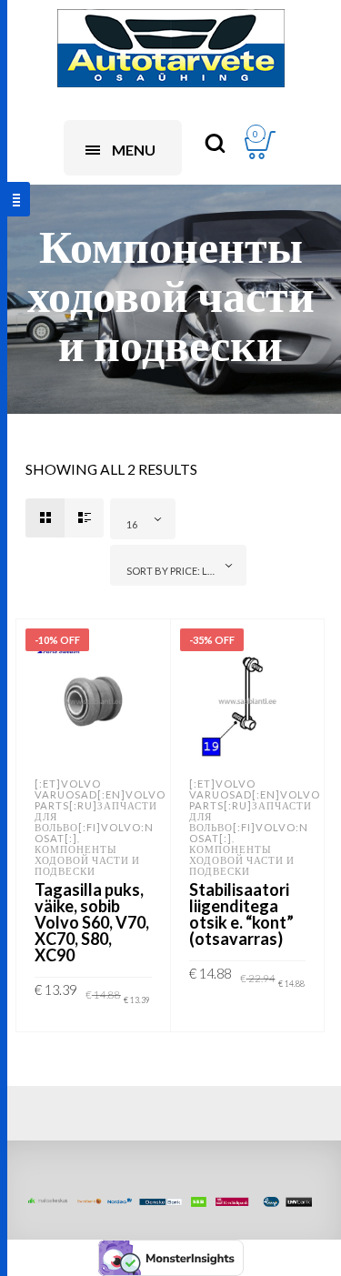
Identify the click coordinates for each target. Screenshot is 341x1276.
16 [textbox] (131, 524)
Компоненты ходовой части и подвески (87, 860)
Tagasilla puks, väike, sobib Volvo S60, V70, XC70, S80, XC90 (92, 922)
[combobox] (143, 518)
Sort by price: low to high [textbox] (181, 571)
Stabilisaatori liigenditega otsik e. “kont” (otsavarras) (241, 914)
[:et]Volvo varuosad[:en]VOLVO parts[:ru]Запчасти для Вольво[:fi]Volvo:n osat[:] (100, 811)
